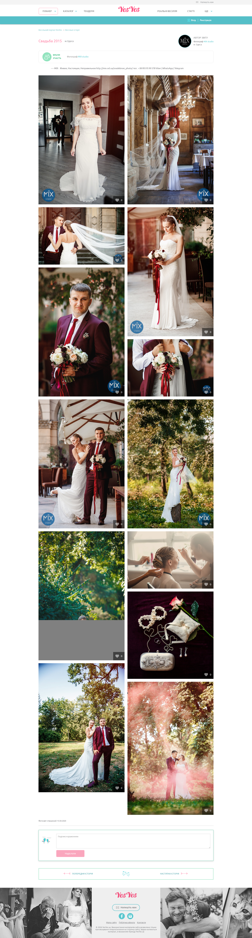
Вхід (193, 20)
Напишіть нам (207, 2)
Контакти (141, 922)
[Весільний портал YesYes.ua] (129, 10)
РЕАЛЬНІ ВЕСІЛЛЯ (167, 11)
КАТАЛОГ (68, 11)
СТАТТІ (191, 11)
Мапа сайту (111, 922)
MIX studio (209, 41)
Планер (47, 11)
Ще (206, 11)
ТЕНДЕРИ (89, 11)
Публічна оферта (127, 922)
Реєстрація (205, 20)
